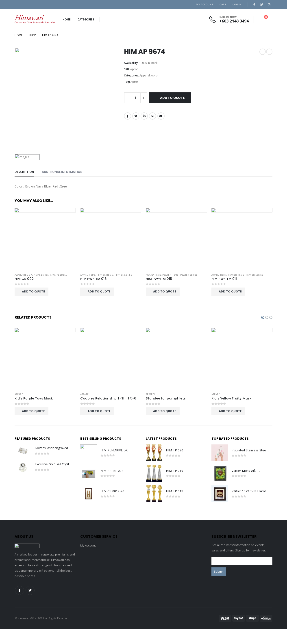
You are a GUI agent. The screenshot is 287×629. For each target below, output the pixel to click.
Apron (155, 75)
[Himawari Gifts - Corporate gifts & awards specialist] (35, 19)
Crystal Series (40, 274)
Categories (86, 19)
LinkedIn (144, 116)
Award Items (22, 274)
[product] (45, 238)
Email (161, 116)
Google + (152, 116)
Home (67, 19)
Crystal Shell (58, 274)
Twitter (135, 116)
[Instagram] (269, 4)
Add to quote (172, 98)
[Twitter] (262, 4)
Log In (237, 4)
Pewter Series (123, 274)
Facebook (127, 116)
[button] (263, 317)
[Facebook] (254, 4)
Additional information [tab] (62, 172)
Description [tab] (24, 172)
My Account (204, 4)
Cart (223, 4)
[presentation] (264, 200)
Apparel (144, 75)
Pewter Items (105, 274)
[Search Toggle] (105, 19)
